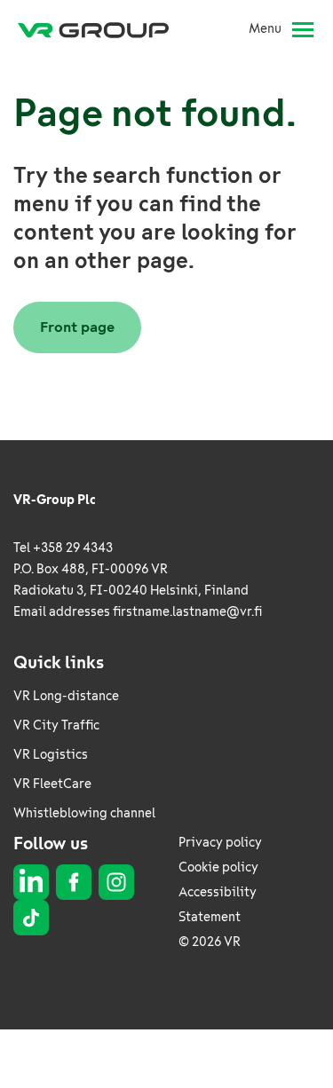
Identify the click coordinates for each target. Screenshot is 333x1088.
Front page (77, 327)
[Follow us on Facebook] (73, 882)
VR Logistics (50, 754)
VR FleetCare (52, 784)
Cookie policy (218, 867)
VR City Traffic (56, 725)
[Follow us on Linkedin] (31, 882)
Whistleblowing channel (84, 813)
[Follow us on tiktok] (31, 917)
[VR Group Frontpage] (100, 29)
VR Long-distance (66, 696)
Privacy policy (220, 842)
